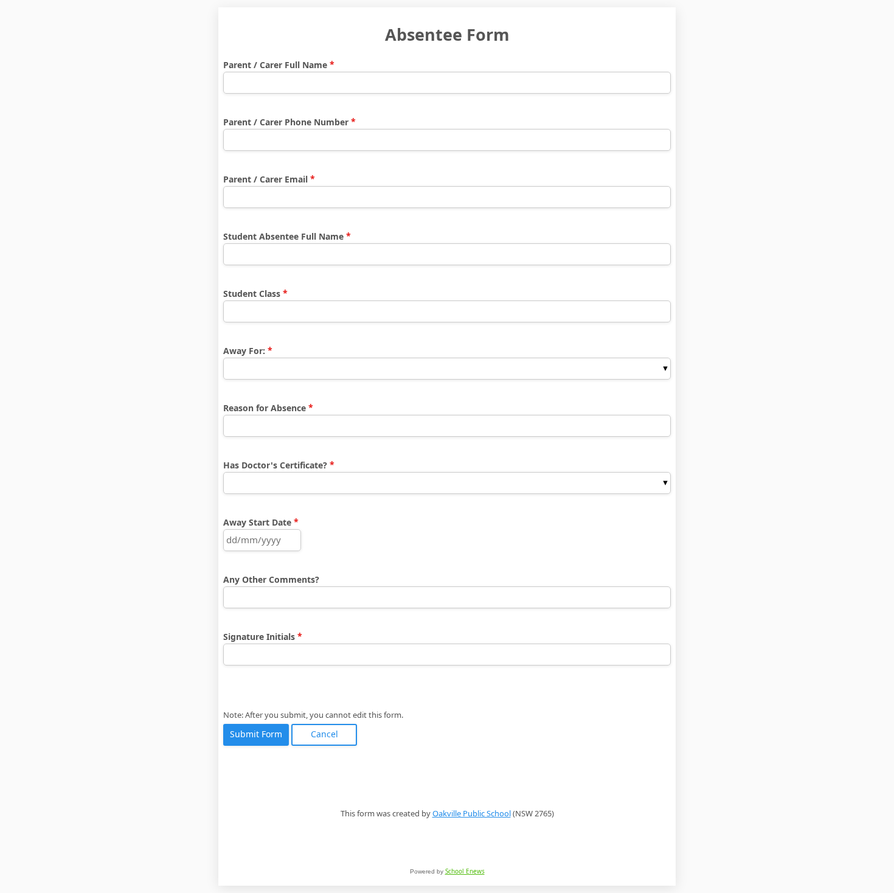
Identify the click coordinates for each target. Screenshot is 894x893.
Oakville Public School (471, 813)
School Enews (465, 871)
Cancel (324, 734)
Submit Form (256, 734)
